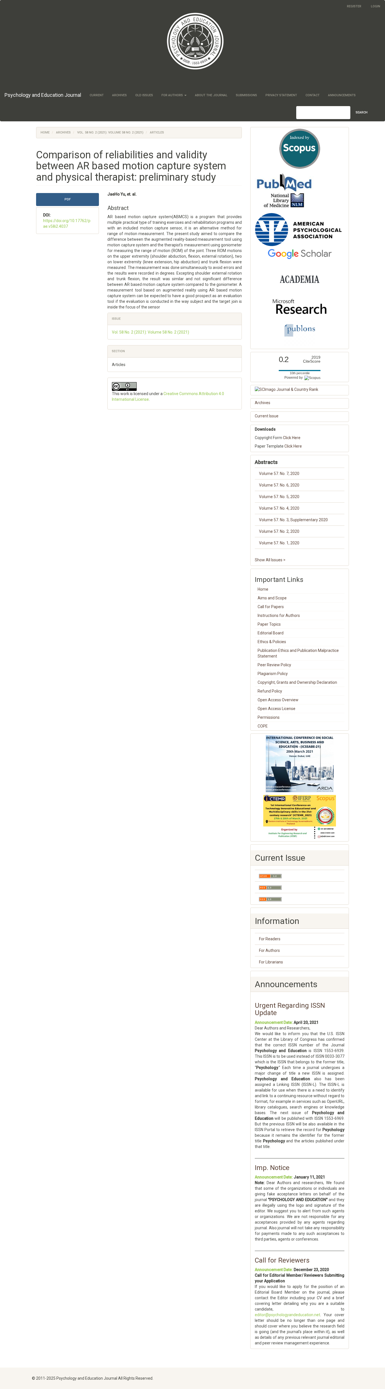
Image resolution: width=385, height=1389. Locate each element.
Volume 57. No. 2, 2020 (279, 531)
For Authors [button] (172, 95)
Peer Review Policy (274, 665)
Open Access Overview (278, 700)
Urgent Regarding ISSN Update (290, 1009)
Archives (119, 95)
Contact (313, 95)
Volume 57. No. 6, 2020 (279, 485)
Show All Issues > (270, 560)
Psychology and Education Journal (43, 95)
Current (97, 95)
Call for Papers (271, 606)
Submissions (246, 95)
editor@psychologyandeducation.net (287, 1315)
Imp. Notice (272, 1168)
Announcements (342, 95)
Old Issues (144, 95)
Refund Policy (270, 691)
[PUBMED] (284, 190)
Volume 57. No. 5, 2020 (279, 496)
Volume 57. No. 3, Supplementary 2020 (293, 520)
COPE (263, 726)
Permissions (269, 717)
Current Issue (266, 416)
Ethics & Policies (272, 641)
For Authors (269, 950)
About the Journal (211, 95)
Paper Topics (269, 624)
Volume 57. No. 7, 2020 (279, 473)
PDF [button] (68, 199)
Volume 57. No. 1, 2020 (279, 543)
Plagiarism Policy (273, 673)
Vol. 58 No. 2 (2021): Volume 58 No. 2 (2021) (110, 132)
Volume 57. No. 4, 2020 (279, 508)
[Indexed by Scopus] (299, 149)
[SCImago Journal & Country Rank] (299, 389)
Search (362, 112)
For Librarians (271, 962)
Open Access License (276, 708)
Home (45, 132)
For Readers (269, 939)
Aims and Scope (272, 598)
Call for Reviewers (282, 1260)
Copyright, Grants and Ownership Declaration (297, 682)
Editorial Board (271, 633)
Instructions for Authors (279, 615)
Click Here (291, 437)
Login (375, 6)
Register (354, 6)
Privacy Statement (281, 95)
